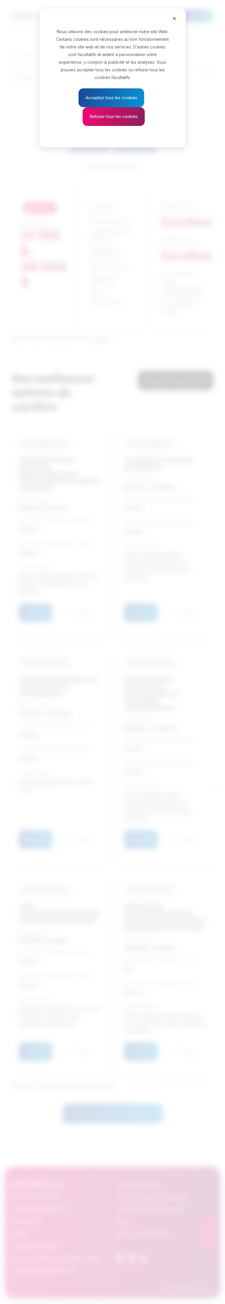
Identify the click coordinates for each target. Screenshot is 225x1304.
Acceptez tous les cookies (111, 97)
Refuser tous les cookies (114, 116)
